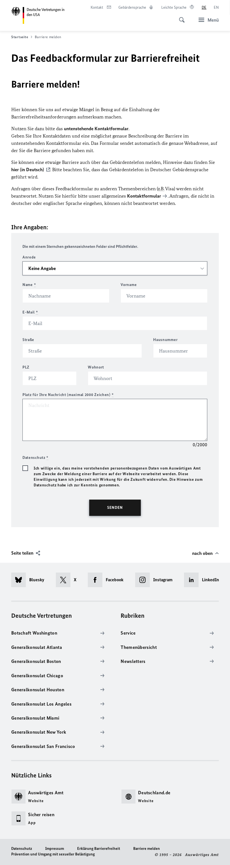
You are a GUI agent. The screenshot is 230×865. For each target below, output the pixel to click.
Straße (28, 339)
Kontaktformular (144, 196)
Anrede (29, 257)
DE (204, 7)
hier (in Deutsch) (27, 169)
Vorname (129, 284)
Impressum (54, 848)
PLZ (25, 367)
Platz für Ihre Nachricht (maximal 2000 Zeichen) (68, 394)
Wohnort (96, 367)
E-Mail (30, 312)
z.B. (161, 188)
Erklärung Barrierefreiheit (98, 848)
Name (29, 284)
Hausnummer (165, 339)
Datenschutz (21, 848)
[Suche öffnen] (180, 16)
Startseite (19, 37)
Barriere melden (146, 848)
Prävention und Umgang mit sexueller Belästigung (53, 854)
